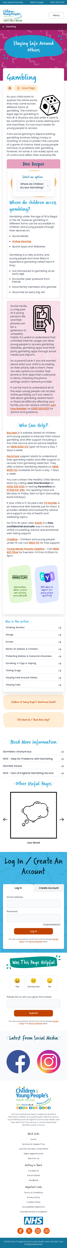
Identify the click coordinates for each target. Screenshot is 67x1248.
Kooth (38, 523)
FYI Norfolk (50, 503)
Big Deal (12, 433)
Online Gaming (21, 241)
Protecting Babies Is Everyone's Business (29, 656)
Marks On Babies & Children (22, 649)
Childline (12, 539)
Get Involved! (33, 1175)
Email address (15, 897)
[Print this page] (10, 88)
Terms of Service (35, 941)
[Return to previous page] (4, 26)
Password (12, 911)
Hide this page (37, 2)
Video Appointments (33, 1154)
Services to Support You (33, 1144)
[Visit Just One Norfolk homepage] (13, 15)
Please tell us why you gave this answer (29, 997)
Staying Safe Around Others (21, 677)
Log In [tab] (18, 888)
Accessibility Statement (33, 1207)
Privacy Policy (33, 1197)
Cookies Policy (33, 1202)
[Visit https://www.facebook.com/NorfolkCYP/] (18, 1061)
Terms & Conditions (33, 1192)
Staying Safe (13, 684)
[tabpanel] (33, 247)
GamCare (13, 456)
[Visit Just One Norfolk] (33, 1220)
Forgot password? (51, 924)
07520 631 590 (15, 490)
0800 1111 (34, 543)
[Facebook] (20, 1231)
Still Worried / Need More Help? (33, 719)
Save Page (28, 88)
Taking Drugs (13, 670)
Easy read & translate (13, 2)
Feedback (33, 1180)
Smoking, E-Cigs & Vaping (21, 663)
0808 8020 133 (20, 447)
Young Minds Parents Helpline (25, 549)
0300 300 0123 (57, 2)
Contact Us (33, 1171)
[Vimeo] (46, 1231)
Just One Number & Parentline (33, 1149)
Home (34, 1139)
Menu (56, 15)
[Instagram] (38, 1231)
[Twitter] (29, 1231)
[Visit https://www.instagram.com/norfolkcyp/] (48, 1061)
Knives (9, 642)
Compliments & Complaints (33, 1212)
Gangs (9, 634)
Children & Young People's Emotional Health (33, 702)
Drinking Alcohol (15, 627)
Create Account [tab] (49, 888)
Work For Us (33, 1158)
